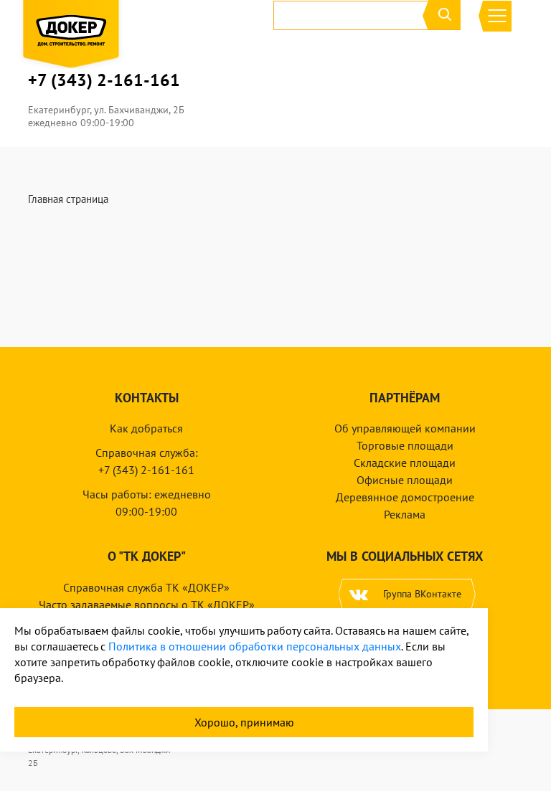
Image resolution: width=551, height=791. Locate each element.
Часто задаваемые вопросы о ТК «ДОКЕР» (147, 604)
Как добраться (146, 428)
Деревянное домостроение (405, 497)
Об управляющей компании (405, 428)
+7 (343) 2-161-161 (104, 80)
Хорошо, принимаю (244, 722)
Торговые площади (405, 445)
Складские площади (405, 462)
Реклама (404, 514)
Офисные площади (405, 480)
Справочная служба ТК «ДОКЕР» (146, 587)
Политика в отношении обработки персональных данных (254, 646)
